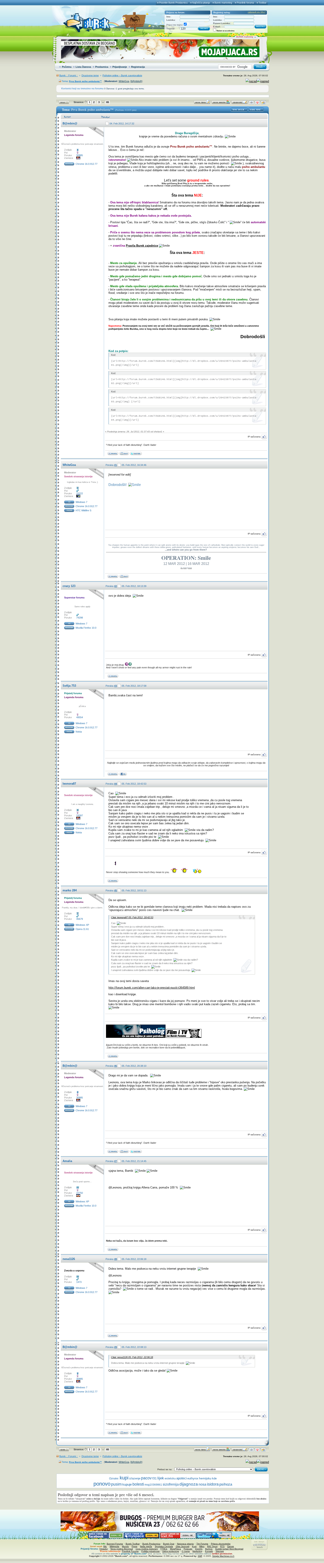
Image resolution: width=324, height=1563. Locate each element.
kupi (124, 1478)
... (103, 102)
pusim (116, 1484)
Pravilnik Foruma (130, 1551)
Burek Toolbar (133, 1543)
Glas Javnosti (182, 1546)
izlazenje (134, 1478)
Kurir (194, 1546)
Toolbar (262, 2)
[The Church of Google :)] (124, 577)
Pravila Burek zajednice (142, 245)
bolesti (138, 1484)
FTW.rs (163, 1549)
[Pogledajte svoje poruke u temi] (263, 103)
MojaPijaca (175, 1549)
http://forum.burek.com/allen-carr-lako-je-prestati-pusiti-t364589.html (151, 987)
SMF (200, 1556)
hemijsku (205, 1478)
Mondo (125, 1546)
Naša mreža (146, 1546)
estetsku (170, 1478)
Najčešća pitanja (201, 2)
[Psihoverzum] (124, 454)
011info (199, 1549)
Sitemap (220, 1551)
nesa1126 (69, 1259)
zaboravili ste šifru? (257, 12)
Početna (66, 67)
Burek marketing (223, 2)
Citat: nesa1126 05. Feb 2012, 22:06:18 (132, 1357)
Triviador (103, 1549)
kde (214, 1478)
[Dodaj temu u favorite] (257, 103)
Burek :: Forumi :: (68, 75)
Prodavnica (101, 67)
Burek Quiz (168, 1543)
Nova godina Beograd (121, 1549)
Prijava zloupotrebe (221, 1543)
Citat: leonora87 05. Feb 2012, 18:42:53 (132, 917)
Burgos (208, 1549)
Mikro (202, 1546)
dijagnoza (188, 1484)
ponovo (101, 1484)
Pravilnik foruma (245, 2)
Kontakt (209, 1551)
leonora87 (69, 783)
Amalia (67, 1161)
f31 (154, 1478)
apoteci (181, 1478)
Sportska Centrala (164, 1546)
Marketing (197, 1551)
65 (107, 102)
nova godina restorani (147, 1549)
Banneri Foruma (115, 1543)
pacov (146, 1478)
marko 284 (70, 890)
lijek (160, 1478)
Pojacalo (188, 1549)
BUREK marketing (244, 37)
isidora (213, 1484)
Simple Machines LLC (223, 1556)
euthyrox (192, 1478)
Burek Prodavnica (151, 1543)
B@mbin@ (136, 81)
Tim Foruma (202, 1543)
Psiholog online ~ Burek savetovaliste (122, 75)
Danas (230, 1546)
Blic (105, 1546)
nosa (202, 1484)
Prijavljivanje (119, 67)
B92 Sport (212, 1546)
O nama (186, 1551)
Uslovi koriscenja (170, 1551)
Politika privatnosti (150, 1551)
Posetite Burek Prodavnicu (173, 2)
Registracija (138, 67)
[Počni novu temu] (202, 103)
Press (134, 1546)
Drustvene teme (90, 75)
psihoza (225, 1484)
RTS (222, 1546)
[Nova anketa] (220, 103)
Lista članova (83, 67)
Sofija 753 (69, 685)
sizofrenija (171, 1484)
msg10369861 (153, 1484)
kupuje (127, 1484)
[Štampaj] (251, 103)
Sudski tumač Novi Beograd (229, 1549)
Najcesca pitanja (185, 1543)
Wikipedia (114, 1546)
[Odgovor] (239, 103)
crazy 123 (69, 586)
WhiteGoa (124, 81)
